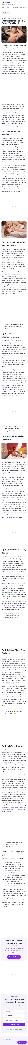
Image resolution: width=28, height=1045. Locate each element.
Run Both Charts (14, 957)
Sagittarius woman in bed (11, 513)
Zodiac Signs (7, 8)
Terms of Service (13, 1042)
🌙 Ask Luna (22, 1042)
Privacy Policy (4, 1042)
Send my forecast (14, 1024)
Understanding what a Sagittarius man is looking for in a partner (13, 697)
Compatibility (14, 7)
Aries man (16, 387)
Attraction (22, 7)
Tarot (2, 7)
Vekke (8, 3)
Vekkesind (3, 18)
